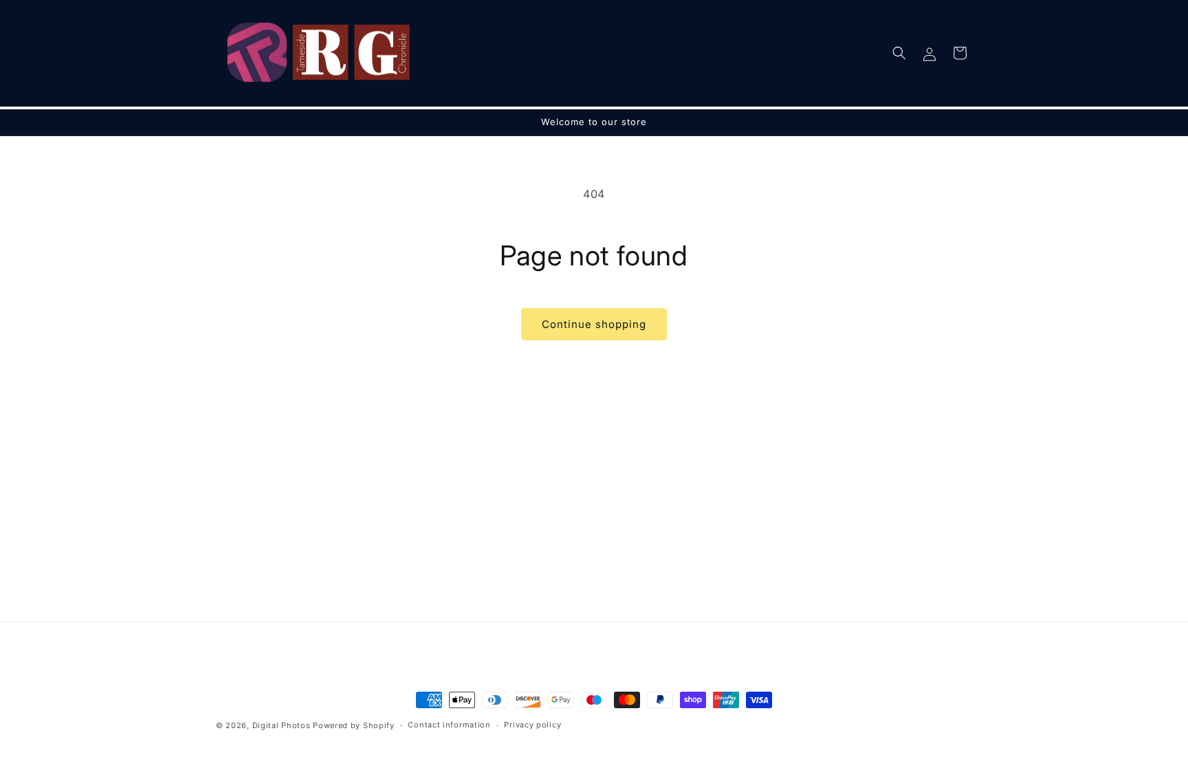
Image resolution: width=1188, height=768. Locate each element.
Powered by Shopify (354, 725)
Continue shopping (594, 324)
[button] (899, 53)
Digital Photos (281, 725)
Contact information (449, 724)
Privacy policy (532, 724)
